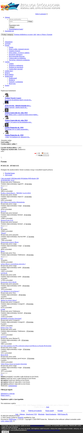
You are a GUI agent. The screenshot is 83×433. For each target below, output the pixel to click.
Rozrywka (12, 83)
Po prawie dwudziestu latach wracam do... (18, 100)
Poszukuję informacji (15, 54)
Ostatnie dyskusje (14, 51)
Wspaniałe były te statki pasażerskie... (17, 129)
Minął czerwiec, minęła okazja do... (16, 107)
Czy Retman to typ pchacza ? (10, 291)
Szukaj (7, 85)
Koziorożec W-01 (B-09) (8, 282)
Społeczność (9, 76)
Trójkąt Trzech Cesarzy (13, 98)
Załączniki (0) (18, 178)
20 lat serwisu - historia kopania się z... (18, 105)
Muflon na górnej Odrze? (9, 300)
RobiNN (20, 417)
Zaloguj (7, 17)
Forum (7, 45)
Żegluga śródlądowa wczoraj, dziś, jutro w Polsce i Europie (33, 34)
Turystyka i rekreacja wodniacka (19, 60)
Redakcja (12, 80)
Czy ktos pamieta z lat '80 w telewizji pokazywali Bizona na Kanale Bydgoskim (26, 346)
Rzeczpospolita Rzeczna (16, 56)
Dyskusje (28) (34, 178)
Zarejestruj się (9, 31)
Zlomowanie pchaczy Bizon (10, 242)
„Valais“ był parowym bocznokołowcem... (18, 122)
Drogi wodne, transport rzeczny (19, 49)
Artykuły (8, 43)
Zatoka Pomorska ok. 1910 (14, 127)
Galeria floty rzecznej (16, 69)
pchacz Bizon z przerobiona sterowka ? (13, 264)
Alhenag (22, 414)
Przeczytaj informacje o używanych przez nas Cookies (44, 430)
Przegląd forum (10, 173)
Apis (47, 407)
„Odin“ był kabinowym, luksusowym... (17, 137)
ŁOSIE (3, 309)
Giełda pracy (9, 71)
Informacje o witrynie (8, 393)
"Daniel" (3, 233)
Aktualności (9, 42)
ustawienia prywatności (37, 425)
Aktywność (8, 175)
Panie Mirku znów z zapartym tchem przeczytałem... (21, 114)
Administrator (12, 386)
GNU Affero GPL (6, 421)
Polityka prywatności (35, 410)
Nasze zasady (49, 410)
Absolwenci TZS (31, 414)
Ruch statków (9, 74)
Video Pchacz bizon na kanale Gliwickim (14, 364)
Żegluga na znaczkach (16, 67)
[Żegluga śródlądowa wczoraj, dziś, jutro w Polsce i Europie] (31, 10)
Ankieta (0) (26, 178)
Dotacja (7, 73)
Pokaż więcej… (6, 395)
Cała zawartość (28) (7, 178)
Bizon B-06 (4, 355)
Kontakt (60, 410)
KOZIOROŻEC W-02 (7, 180)
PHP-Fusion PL (63, 414)
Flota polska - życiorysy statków (19, 53)
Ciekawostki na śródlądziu (17, 58)
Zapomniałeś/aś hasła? (16, 29)
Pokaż (30, 21)
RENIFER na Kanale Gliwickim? (11, 318)
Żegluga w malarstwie (16, 65)
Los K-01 (4, 336)
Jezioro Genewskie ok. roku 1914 (16, 113)
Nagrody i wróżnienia (16, 82)
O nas (23, 410)
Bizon (3, 251)
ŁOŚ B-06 (4, 273)
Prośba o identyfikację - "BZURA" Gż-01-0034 (16, 193)
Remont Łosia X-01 (7, 220)
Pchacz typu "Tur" (6, 327)
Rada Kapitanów (51, 414)
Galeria (7, 62)
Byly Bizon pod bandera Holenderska (13, 202)
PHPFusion (12, 419)
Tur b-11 (3, 211)
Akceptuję (5, 432)
